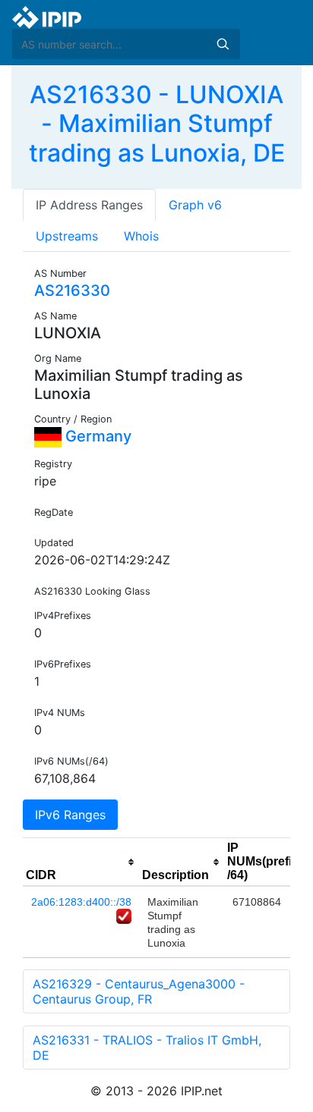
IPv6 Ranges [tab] (70, 814)
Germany (96, 436)
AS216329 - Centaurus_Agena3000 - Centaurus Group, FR (139, 991)
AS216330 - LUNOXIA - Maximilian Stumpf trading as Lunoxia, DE (157, 124)
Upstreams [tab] (67, 235)
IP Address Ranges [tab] (89, 204)
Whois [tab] (141, 235)
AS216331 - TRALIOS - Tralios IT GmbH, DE (147, 1047)
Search (222, 44)
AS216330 (72, 290)
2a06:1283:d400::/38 (81, 902)
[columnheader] (81, 862)
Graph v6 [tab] (195, 204)
